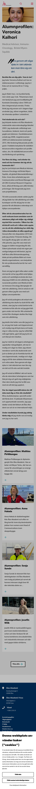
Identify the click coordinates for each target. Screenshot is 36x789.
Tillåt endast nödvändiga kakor (18, 780)
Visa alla (16, 664)
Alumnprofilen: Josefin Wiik (16, 621)
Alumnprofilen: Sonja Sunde (16, 567)
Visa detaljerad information (18, 785)
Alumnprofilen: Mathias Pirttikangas (17, 453)
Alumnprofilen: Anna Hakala (15, 510)
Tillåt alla (18, 774)
